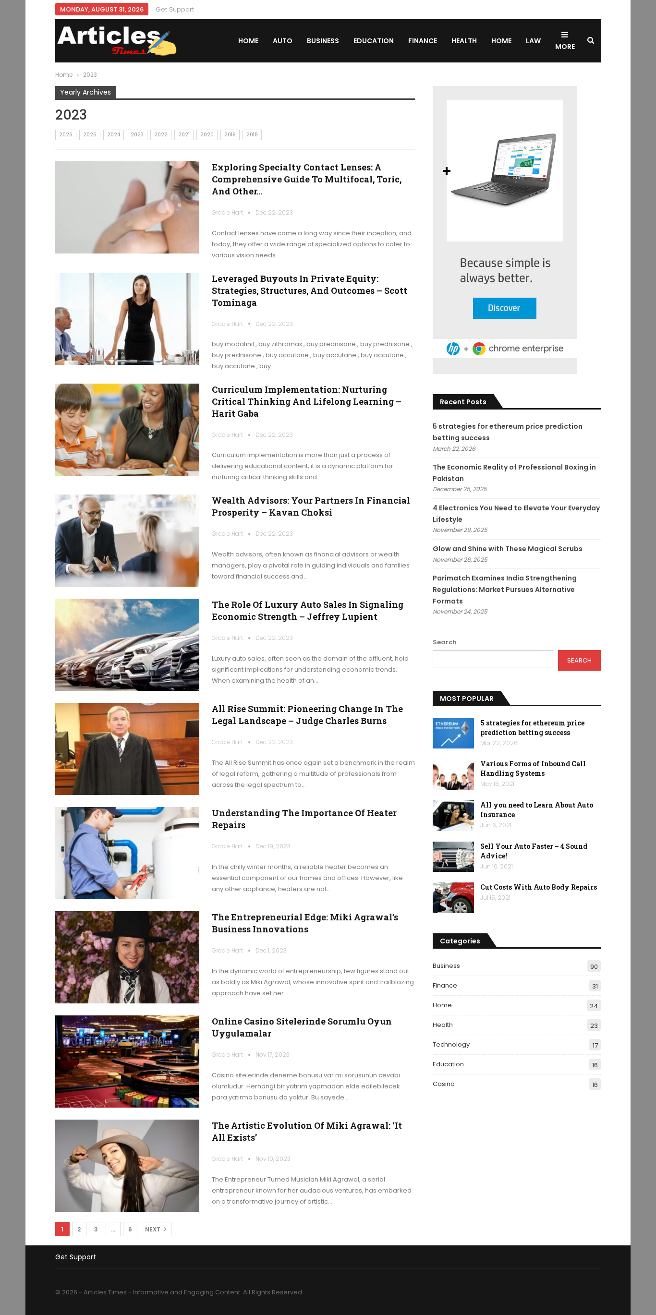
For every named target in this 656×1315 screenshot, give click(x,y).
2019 (230, 134)
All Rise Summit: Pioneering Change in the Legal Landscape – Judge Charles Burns (307, 714)
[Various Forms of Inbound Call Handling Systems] (453, 774)
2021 (184, 134)
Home (248, 41)
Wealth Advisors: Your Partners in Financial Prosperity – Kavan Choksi (311, 506)
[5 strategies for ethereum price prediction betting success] (453, 733)
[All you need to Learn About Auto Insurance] (453, 815)
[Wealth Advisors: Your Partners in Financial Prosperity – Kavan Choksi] (127, 541)
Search (445, 642)
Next (153, 1229)
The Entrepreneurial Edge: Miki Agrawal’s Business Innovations (305, 923)
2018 (252, 134)
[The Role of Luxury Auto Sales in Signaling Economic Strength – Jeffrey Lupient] (127, 645)
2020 (207, 134)
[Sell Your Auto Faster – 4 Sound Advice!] (453, 857)
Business (323, 41)
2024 (113, 134)
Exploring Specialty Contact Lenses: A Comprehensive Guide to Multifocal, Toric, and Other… (306, 179)
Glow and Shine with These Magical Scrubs (508, 549)
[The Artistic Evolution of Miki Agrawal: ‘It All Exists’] (127, 1166)
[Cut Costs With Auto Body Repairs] (453, 897)
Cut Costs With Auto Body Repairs (538, 887)
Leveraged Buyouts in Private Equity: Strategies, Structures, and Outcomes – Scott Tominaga (309, 290)
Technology (451, 1044)
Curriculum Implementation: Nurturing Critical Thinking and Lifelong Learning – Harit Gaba (306, 401)
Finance (422, 41)
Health (464, 41)
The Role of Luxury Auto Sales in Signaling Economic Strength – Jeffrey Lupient (307, 610)
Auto (282, 41)
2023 (137, 134)
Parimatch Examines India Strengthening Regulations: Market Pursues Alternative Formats (505, 589)
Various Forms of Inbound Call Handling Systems (533, 768)
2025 (90, 134)
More (565, 46)
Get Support (175, 9)
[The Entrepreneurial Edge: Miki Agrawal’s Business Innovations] (127, 957)
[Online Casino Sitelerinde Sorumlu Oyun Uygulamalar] (127, 1061)
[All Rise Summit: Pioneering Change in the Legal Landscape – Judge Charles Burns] (127, 749)
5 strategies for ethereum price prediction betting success (532, 727)
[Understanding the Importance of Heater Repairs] (127, 853)
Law (533, 41)
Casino (444, 1083)
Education (373, 41)
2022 (161, 134)
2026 (66, 134)
